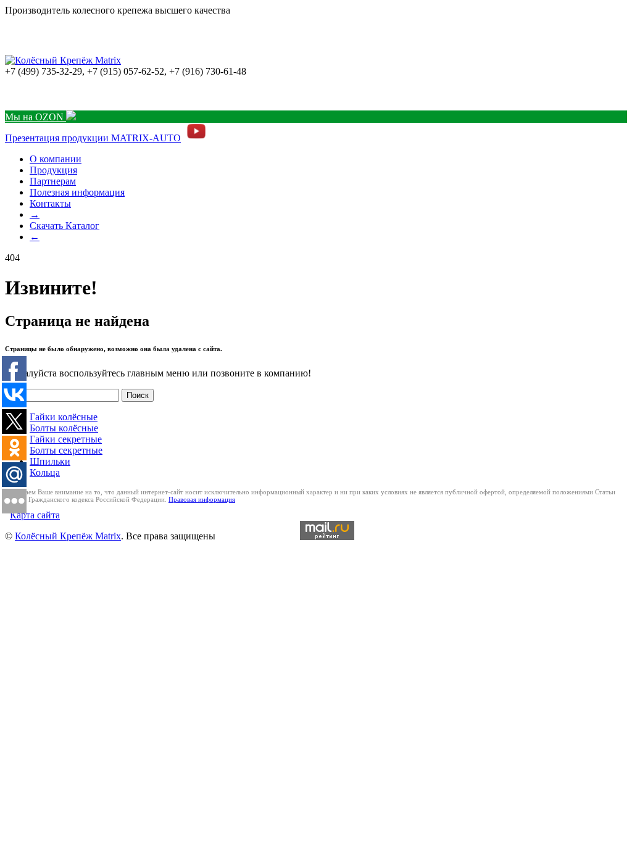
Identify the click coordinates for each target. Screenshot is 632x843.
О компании (55, 159)
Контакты (50, 203)
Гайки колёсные (64, 417)
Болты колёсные (64, 428)
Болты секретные (66, 450)
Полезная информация (77, 192)
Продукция (53, 170)
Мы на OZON (35, 117)
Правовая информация (201, 499)
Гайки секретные (66, 439)
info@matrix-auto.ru (45, 93)
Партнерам (53, 181)
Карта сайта (35, 515)
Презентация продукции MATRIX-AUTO (93, 138)
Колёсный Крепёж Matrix (68, 536)
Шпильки (50, 461)
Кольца (45, 472)
